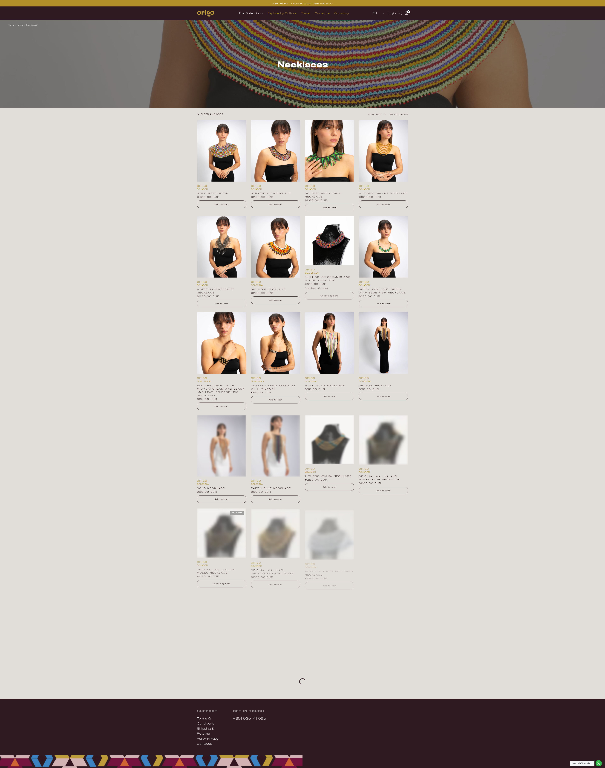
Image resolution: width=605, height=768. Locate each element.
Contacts (204, 743)
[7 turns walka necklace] (329, 439)
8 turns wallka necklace (383, 193)
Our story (341, 13)
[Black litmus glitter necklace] (221, 616)
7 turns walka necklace (328, 475)
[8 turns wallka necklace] (383, 151)
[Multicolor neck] (221, 151)
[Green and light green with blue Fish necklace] (383, 247)
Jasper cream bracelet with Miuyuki (273, 387)
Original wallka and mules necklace (216, 570)
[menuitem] (250, 13)
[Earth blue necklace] (275, 445)
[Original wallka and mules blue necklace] (383, 439)
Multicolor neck (212, 193)
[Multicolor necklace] (275, 151)
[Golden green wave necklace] (329, 151)
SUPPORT (207, 711)
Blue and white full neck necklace (329, 570)
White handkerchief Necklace (216, 291)
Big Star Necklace (268, 289)
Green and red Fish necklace (377, 654)
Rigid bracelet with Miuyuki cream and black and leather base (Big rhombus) (221, 390)
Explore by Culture (282, 13)
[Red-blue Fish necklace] (329, 616)
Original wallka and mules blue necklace (379, 477)
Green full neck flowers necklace (383, 570)
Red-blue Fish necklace (327, 652)
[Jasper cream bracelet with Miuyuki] (275, 343)
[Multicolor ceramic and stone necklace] (329, 240)
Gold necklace (211, 488)
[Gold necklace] (221, 445)
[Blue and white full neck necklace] (329, 532)
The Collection (250, 13)
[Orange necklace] (383, 343)
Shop (20, 24)
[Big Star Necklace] (275, 247)
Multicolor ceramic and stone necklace (328, 278)
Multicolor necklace (271, 193)
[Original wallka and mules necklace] (221, 532)
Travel (305, 13)
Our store (322, 13)
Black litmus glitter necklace (217, 654)
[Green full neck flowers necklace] (383, 532)
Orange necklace (375, 385)
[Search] (400, 13)
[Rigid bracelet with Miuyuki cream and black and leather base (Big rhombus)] (221, 343)
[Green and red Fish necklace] (383, 616)
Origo (202, 185)
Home (11, 24)
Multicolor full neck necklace (271, 654)
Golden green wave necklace (323, 195)
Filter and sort (212, 114)
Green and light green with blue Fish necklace (382, 291)
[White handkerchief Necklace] (221, 247)
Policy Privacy (207, 738)
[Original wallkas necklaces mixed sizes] (275, 532)
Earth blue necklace (271, 488)
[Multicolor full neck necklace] (275, 616)
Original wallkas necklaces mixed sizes (272, 570)
